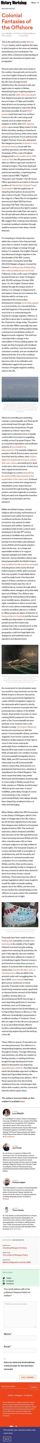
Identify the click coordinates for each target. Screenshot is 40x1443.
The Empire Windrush (26, 726)
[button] (33, 2)
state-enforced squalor (26, 94)
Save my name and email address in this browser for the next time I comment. (19, 1366)
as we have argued (30, 302)
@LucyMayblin (9, 1136)
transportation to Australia (13, 616)
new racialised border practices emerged (20, 564)
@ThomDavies (16, 1229)
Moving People (8, 9)
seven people (18, 979)
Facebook (10, 1283)
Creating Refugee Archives (15, 1248)
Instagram (10, 1281)
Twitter (8, 1278)
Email (7, 1346)
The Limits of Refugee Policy (15, 1255)
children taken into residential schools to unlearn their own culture (19, 460)
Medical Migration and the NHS (17, 1262)
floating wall (7, 940)
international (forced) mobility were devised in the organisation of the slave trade (18, 476)
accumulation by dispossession (14, 448)
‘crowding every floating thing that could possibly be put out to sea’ (18, 269)
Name (8, 1334)
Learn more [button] (8, 1433)
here (22, 1101)
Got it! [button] (7, 1439)
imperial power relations (12, 1067)
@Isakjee (6, 1199)
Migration (6, 1245)
